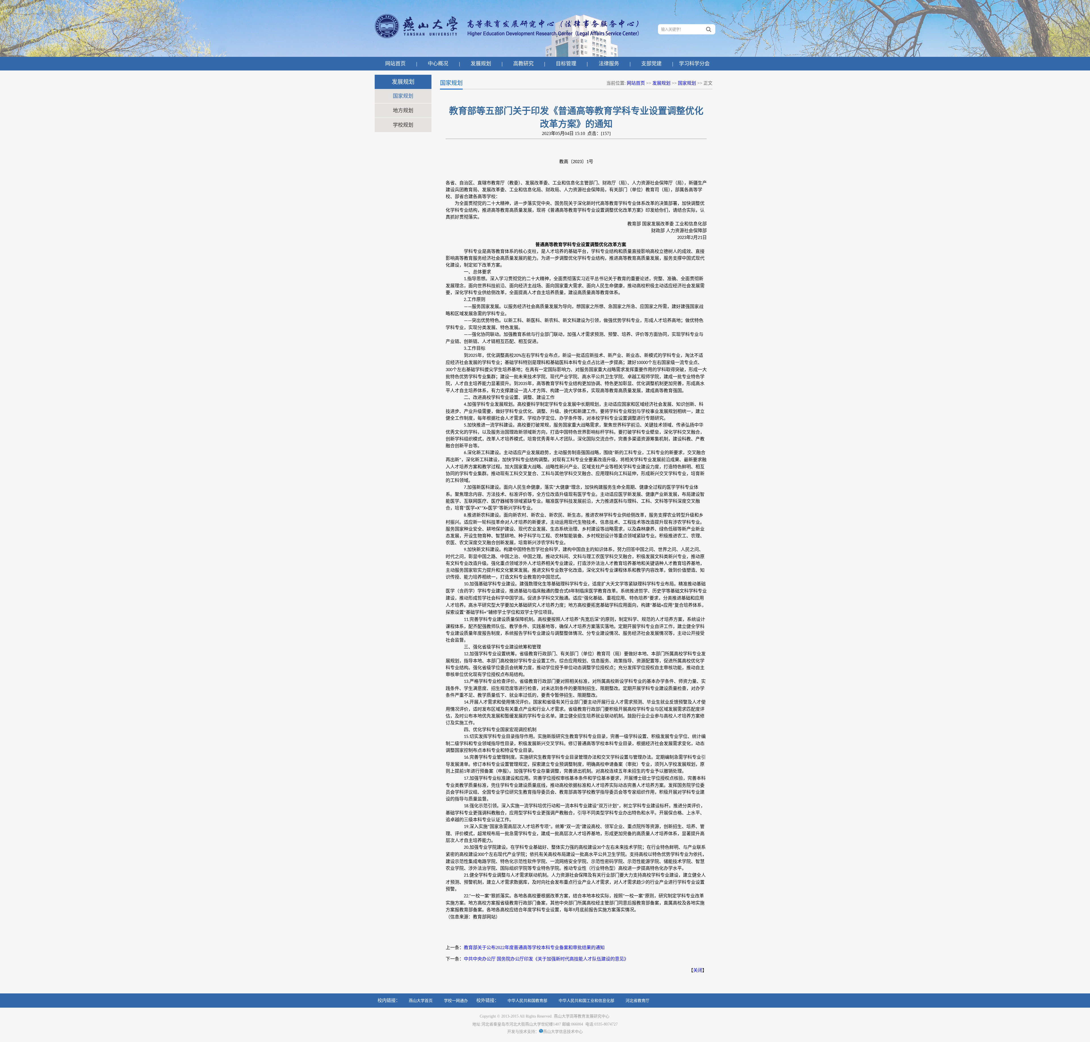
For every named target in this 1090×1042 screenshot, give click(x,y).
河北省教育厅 (637, 1001)
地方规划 (403, 110)
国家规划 (403, 96)
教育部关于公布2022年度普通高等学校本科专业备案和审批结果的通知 (534, 947)
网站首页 (636, 83)
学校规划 (403, 125)
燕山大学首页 (421, 1001)
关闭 (697, 970)
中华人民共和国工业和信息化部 (586, 1001)
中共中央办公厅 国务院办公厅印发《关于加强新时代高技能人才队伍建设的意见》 (546, 958)
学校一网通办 (456, 1001)
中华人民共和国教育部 (527, 1001)
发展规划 (661, 83)
